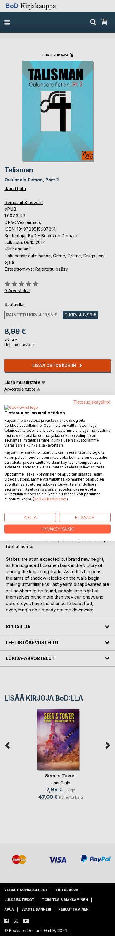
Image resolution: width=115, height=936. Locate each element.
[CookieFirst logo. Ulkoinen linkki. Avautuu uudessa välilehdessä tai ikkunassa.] (21, 407)
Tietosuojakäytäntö (92, 402)
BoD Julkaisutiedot (50, 499)
